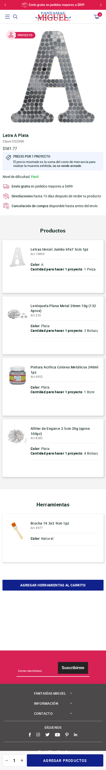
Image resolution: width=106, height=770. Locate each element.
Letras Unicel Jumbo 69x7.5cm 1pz (59, 249)
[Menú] (7, 16)
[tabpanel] (53, 77)
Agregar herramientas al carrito (53, 585)
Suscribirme (73, 668)
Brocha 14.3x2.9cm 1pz (50, 523)
